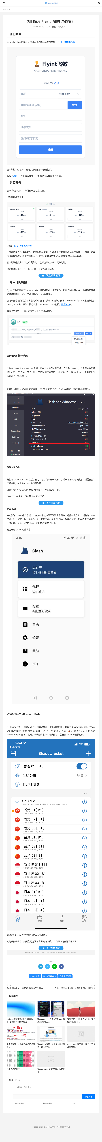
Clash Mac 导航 (51, 3)
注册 (15, 176)
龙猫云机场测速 (13, 1069)
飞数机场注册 (65, 976)
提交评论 (88, 1097)
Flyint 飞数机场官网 (65, 42)
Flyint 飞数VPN (49, 976)
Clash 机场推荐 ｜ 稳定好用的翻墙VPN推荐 (25, 988)
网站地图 (66, 1127)
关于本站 (60, 1127)
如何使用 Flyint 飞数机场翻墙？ (51, 21)
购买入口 (65, 304)
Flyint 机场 (34, 976)
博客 (4, 9)
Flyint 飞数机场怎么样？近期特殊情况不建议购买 (75, 988)
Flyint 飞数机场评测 (22, 245)
